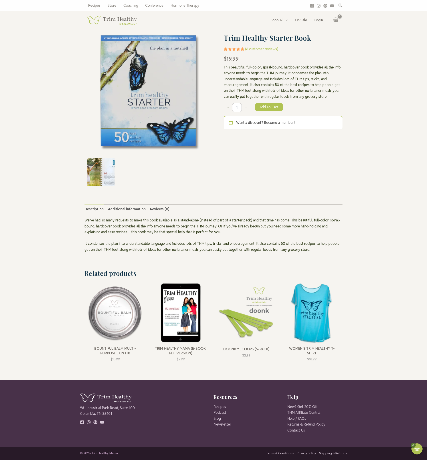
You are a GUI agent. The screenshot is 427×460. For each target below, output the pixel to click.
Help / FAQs (296, 418)
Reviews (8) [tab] (159, 209)
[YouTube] (332, 6)
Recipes (220, 406)
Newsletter (222, 424)
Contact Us (296, 430)
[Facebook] (312, 6)
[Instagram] (319, 6)
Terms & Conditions (280, 453)
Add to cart (269, 107)
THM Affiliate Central (303, 412)
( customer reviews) (261, 49)
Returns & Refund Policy (306, 424)
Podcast (220, 412)
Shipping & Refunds (333, 453)
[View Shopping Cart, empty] (335, 20)
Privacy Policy (306, 453)
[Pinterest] (325, 6)
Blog (217, 418)
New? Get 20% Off (302, 406)
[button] (340, 5)
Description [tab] (94, 209)
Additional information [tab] (127, 209)
